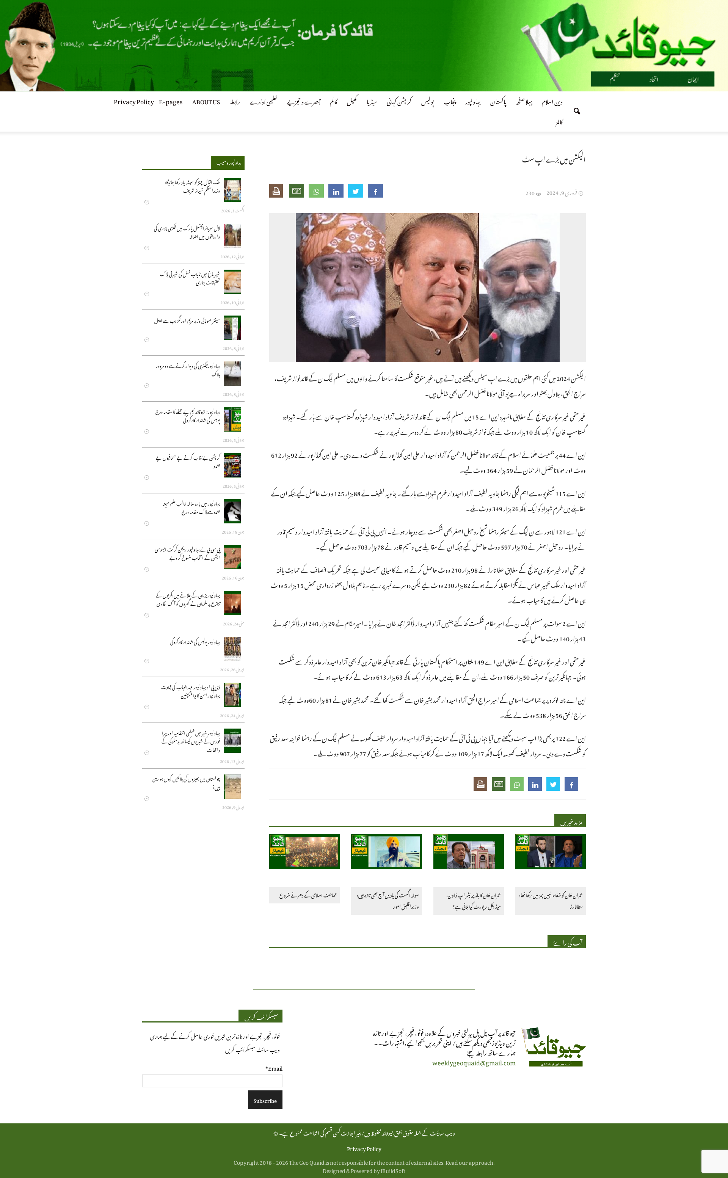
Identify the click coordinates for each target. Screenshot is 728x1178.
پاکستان (498, 100)
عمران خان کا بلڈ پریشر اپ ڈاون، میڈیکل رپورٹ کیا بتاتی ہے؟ (473, 900)
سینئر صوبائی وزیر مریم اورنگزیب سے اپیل (187, 320)
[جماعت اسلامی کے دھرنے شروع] (304, 853)
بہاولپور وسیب (229, 161)
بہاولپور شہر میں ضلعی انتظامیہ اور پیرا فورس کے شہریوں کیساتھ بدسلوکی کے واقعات (191, 741)
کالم (333, 100)
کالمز (559, 120)
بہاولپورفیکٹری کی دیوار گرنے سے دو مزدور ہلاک (188, 369)
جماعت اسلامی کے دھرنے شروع (308, 894)
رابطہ (235, 100)
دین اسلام (552, 100)
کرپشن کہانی (399, 100)
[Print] (276, 191)
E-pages (170, 100)
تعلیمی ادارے (263, 100)
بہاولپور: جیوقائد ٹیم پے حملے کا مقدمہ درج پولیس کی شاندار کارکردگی (187, 415)
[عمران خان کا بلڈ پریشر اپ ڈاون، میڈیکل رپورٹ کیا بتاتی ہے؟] (468, 853)
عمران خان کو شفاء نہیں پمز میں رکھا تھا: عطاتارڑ (551, 900)
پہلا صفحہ (524, 100)
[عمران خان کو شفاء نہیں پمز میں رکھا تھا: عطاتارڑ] (550, 853)
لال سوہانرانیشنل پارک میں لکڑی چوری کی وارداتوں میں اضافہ (187, 231)
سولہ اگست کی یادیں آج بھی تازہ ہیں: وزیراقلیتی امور (388, 900)
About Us (206, 100)
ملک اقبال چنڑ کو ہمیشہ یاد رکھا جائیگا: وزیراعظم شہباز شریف (192, 185)
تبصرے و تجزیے (303, 100)
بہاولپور (472, 100)
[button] (577, 111)
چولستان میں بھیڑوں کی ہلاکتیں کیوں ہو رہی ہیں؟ (186, 782)
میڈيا (372, 100)
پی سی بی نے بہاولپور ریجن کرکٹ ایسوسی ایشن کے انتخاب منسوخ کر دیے (187, 552)
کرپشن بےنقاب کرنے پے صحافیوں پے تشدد (188, 461)
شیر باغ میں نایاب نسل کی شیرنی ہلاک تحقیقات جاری (190, 277)
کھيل (352, 100)
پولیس (427, 100)
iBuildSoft (393, 1169)
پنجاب (449, 100)
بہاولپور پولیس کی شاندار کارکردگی (195, 641)
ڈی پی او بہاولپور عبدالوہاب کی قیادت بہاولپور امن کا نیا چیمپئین (190, 690)
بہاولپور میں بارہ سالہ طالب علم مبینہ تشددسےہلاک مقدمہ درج (191, 506)
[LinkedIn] (336, 191)
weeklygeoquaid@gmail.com (474, 1061)
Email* (273, 1067)
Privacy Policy (134, 100)
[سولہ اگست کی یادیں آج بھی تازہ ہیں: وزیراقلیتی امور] (386, 853)
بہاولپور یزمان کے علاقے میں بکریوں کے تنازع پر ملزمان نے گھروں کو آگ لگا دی (188, 598)
